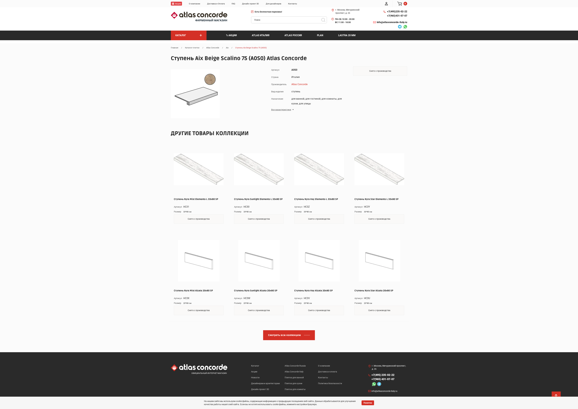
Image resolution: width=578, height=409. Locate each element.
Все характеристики (281, 109)
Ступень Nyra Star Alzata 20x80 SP (373, 290)
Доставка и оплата (327, 371)
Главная (174, 48)
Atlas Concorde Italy (294, 371)
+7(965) (397, 15)
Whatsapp (404, 27)
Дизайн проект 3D (260, 389)
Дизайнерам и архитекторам (265, 383)
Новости (255, 377)
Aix (227, 48)
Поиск (323, 20)
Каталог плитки (192, 48)
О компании (324, 366)
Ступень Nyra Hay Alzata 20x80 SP (313, 290)
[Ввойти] (386, 3)
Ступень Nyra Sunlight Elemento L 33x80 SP (258, 199)
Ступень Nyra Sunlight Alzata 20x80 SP (255, 290)
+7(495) (397, 11)
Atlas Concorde (212, 48)
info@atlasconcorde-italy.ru (392, 22)
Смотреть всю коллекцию (284, 335)
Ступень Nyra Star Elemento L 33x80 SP (376, 199)
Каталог (255, 366)
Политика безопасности (330, 383)
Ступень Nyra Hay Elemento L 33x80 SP (316, 199)
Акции (254, 371)
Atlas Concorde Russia (295, 366)
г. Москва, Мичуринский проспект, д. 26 (347, 11)
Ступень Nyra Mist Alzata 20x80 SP (193, 290)
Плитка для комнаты (295, 389)
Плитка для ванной (294, 377)
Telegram (399, 27)
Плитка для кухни (293, 383)
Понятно (368, 403)
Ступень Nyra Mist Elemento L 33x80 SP (196, 199)
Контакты (323, 377)
